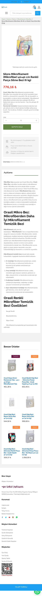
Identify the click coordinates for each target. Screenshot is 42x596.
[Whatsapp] (17, 517)
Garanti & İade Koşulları (9, 541)
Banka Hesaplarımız (8, 514)
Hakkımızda (5, 505)
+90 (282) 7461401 (12, 486)
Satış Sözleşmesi (7, 536)
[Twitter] (6, 517)
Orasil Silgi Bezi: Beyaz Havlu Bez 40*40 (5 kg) (10, 416)
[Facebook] (2, 517)
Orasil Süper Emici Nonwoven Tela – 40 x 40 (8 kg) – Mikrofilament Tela (11, 381)
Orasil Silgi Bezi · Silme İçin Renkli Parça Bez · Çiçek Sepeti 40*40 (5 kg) (12, 452)
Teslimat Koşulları (7, 530)
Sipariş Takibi (6, 558)
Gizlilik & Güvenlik (7, 538)
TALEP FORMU (21, 587)
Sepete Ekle (17, 127)
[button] (28, 374)
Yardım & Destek (7, 561)
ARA (37, 13)
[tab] (9, 174)
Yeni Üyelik (5, 555)
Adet (4, 117)
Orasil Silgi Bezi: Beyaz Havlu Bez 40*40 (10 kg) (28, 416)
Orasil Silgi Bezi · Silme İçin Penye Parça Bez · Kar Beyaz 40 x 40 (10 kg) (30, 452)
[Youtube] (9, 517)
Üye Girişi (5, 553)
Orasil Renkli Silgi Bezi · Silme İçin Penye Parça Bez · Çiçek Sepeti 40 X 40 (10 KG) (30, 381)
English (26, 1)
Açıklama (8, 173)
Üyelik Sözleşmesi (7, 533)
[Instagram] (13, 517)
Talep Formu (5, 511)
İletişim (4, 508)
